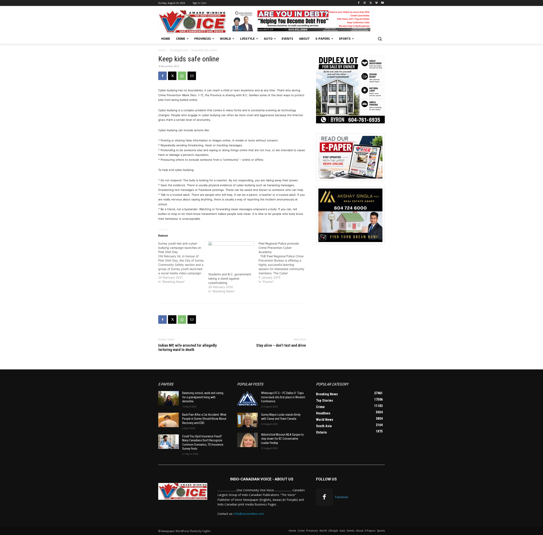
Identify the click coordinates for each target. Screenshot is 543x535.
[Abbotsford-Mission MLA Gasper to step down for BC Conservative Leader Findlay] (247, 440)
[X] (370, 3)
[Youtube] (382, 3)
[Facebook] (358, 3)
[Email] (192, 76)
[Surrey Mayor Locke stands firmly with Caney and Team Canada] (247, 420)
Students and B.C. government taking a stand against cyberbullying (229, 278)
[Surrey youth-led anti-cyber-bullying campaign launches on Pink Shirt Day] (183, 262)
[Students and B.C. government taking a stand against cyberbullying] (231, 254)
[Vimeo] (376, 3)
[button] (380, 39)
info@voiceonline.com (249, 514)
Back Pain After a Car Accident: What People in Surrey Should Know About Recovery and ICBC (204, 419)
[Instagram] (364, 3)
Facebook (341, 497)
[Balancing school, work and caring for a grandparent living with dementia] (168, 398)
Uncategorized (179, 50)
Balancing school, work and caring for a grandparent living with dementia (202, 397)
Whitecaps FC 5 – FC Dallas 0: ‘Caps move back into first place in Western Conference (283, 397)
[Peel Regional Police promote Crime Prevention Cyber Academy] (284, 262)
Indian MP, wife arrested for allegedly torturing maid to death (187, 347)
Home (162, 50)
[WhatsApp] (182, 76)
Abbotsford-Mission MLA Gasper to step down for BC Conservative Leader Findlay (282, 439)
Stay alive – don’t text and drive (281, 345)
